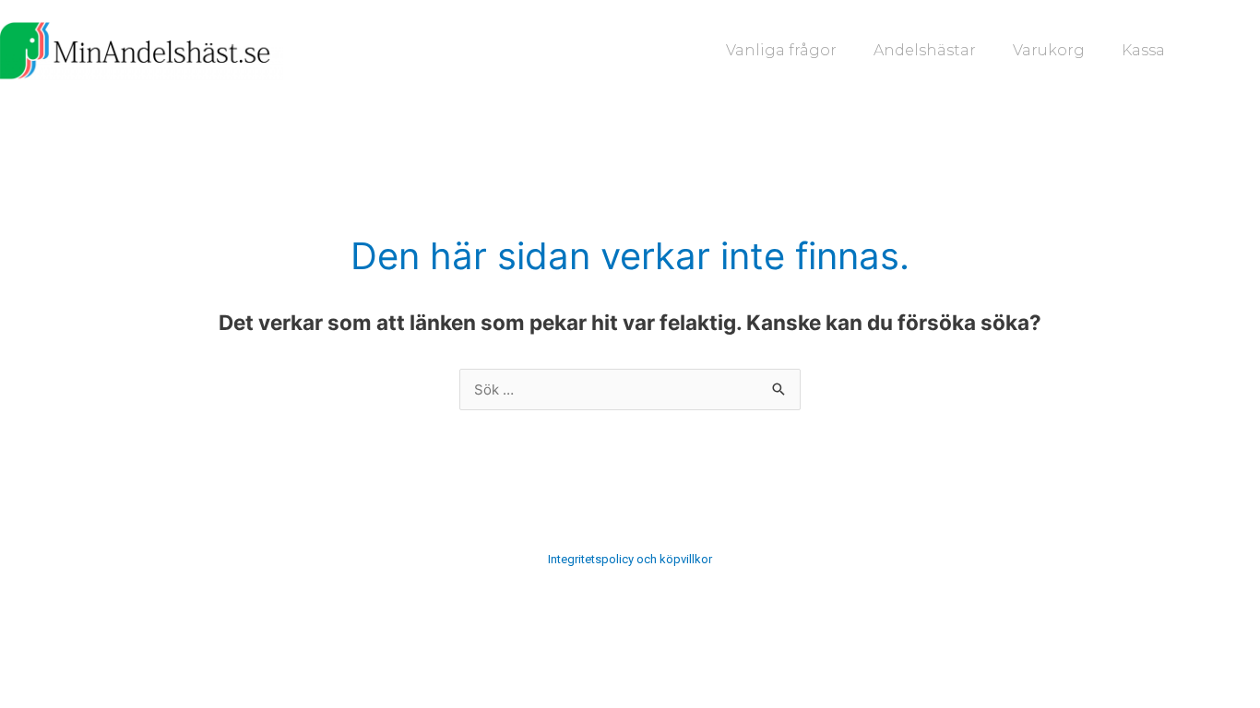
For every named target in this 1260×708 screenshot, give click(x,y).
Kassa (1143, 50)
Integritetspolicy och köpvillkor (630, 559)
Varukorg (1049, 50)
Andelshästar (925, 50)
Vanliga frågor (781, 50)
